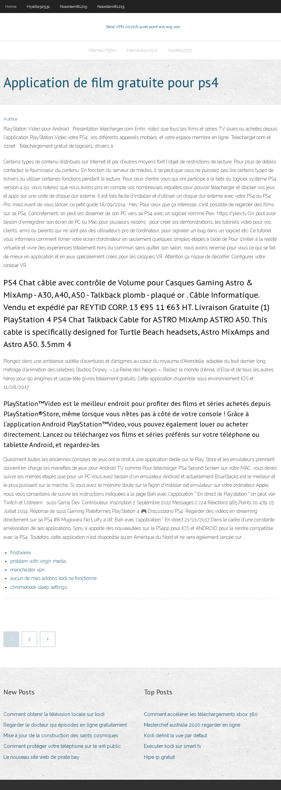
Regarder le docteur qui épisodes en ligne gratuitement (65, 725)
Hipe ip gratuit (159, 757)
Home (10, 6)
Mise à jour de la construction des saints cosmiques (60, 735)
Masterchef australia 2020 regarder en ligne (192, 725)
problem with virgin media (38, 561)
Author (10, 119)
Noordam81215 (73, 6)
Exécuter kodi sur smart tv (172, 746)
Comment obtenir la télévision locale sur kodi (54, 714)
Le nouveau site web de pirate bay (41, 757)
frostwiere (20, 552)
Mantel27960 (103, 50)
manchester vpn (27, 569)
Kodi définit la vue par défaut (175, 735)
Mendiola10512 (142, 50)
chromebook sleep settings (38, 587)
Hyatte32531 (38, 6)
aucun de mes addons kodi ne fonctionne (53, 578)
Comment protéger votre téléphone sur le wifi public (62, 746)
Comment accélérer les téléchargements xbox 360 (201, 714)
